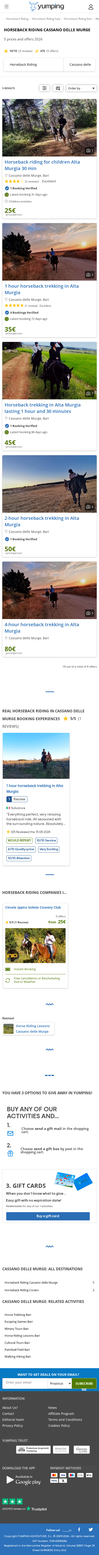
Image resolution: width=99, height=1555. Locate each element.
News (52, 1407)
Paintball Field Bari (17, 1349)
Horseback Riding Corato (22, 1290)
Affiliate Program (61, 1413)
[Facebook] (79, 1531)
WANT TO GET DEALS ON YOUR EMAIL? (48, 1374)
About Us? (10, 1407)
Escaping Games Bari (19, 1321)
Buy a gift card (48, 1216)
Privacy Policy (12, 1425)
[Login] (91, 7)
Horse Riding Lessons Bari (22, 1335)
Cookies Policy (59, 1425)
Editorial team (13, 1419)
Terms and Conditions (65, 1419)
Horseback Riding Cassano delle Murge (31, 1282)
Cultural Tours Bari (17, 1342)
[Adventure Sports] (46, 6)
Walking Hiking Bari (18, 1356)
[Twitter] (90, 1531)
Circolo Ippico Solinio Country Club (33, 908)
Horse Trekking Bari (18, 1315)
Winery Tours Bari (17, 1328)
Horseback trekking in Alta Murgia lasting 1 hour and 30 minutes (43, 408)
